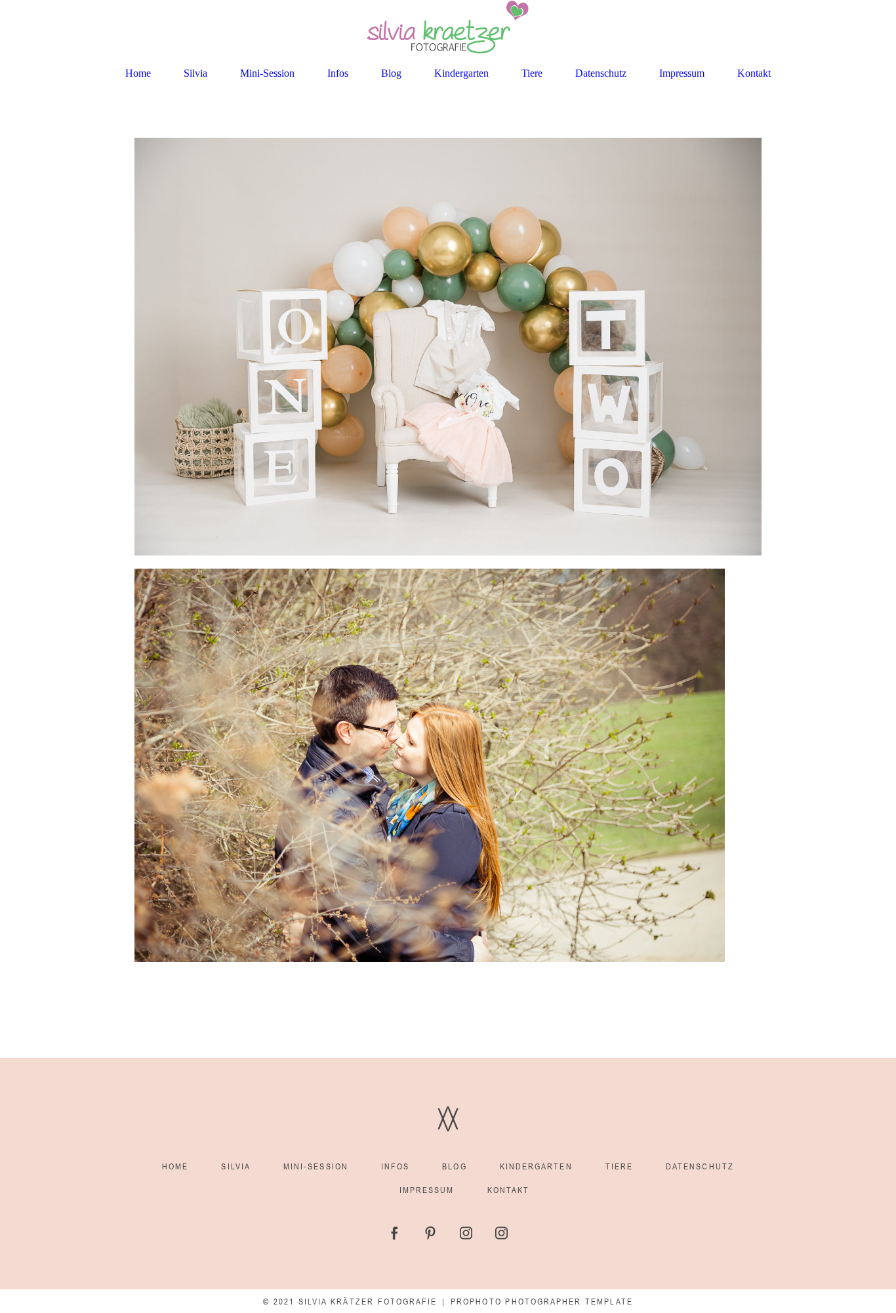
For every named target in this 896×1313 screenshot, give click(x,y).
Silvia (195, 73)
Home (138, 73)
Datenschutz (600, 73)
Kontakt (754, 73)
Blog (391, 73)
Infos (337, 73)
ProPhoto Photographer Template (542, 1301)
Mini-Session (267, 73)
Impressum (681, 73)
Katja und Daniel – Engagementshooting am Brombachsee (286, 612)
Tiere (531, 73)
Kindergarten (461, 73)
